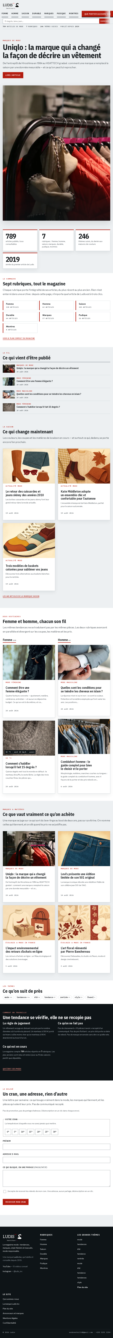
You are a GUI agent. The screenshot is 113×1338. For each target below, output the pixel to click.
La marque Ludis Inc (11, 1304)
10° (23, 1133)
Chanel (91, 997)
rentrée (65, 997)
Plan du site (8, 1308)
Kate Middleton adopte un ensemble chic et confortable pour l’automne (78, 494)
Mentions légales (10, 1318)
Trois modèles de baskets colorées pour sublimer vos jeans (27, 567)
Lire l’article (13, 75)
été (37, 997)
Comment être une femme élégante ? (17, 689)
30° (55, 1133)
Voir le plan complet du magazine (19, 338)
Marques (49, 13)
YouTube (15, 1266)
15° (31, 1133)
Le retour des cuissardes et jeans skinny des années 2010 (25, 493)
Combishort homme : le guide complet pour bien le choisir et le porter (76, 765)
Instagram (12, 1271)
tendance (49, 997)
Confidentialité (9, 1323)
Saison (25, 13)
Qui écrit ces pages (12, 1069)
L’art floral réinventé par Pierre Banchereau (75, 950)
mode (8, 997)
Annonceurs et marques (13, 1313)
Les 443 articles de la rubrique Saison (21, 596)
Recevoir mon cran (16, 1202)
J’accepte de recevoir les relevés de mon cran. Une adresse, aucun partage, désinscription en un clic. (50, 1191)
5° (16, 1133)
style (78, 997)
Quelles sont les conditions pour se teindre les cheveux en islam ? (82, 689)
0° (9, 1133)
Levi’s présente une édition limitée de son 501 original (78, 876)
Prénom (7, 1141)
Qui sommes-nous (11, 1299)
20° (39, 1133)
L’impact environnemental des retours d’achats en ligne (24, 950)
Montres (73, 13)
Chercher (104, 21)
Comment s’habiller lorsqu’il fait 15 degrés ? (21, 765)
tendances (23, 997)
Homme (14, 13)
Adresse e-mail (11, 1154)
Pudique (61, 13)
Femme (5, 13)
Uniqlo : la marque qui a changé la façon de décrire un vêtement (52, 51)
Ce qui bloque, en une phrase (25, 1167)
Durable (36, 13)
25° (47, 1133)
